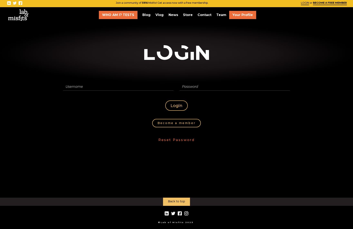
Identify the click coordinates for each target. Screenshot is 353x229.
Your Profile (242, 15)
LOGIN (305, 2)
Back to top (176, 201)
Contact (204, 15)
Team (221, 15)
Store (188, 15)
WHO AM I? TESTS (118, 15)
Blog (146, 15)
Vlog (159, 15)
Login (176, 105)
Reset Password (176, 140)
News (173, 15)
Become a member (176, 123)
